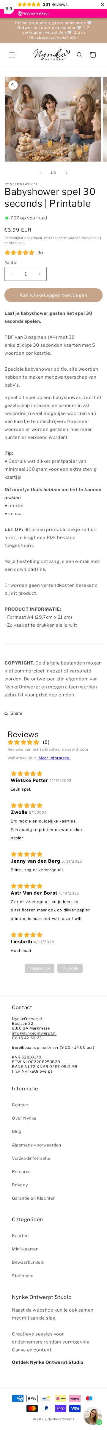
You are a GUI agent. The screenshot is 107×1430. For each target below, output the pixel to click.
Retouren (21, 1171)
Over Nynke (24, 1117)
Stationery (22, 1275)
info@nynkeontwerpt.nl (34, 1033)
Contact (20, 1104)
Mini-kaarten (25, 1248)
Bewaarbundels (28, 1262)
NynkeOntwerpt (61, 1419)
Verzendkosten (56, 238)
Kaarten (20, 1235)
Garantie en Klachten (34, 1198)
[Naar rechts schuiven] (66, 172)
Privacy (20, 1184)
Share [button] (16, 713)
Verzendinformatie (31, 1158)
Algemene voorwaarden (36, 1144)
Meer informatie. (55, 758)
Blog (16, 1131)
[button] (11, 54)
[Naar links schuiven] (40, 172)
